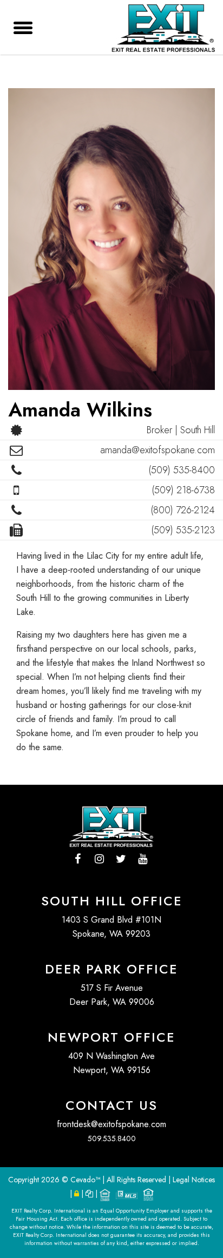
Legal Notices (194, 1179)
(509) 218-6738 (183, 490)
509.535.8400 (112, 1138)
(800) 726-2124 (182, 510)
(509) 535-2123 (183, 530)
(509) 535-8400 (181, 470)
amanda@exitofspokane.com (157, 450)
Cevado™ (86, 1179)
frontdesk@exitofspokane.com (111, 1124)
